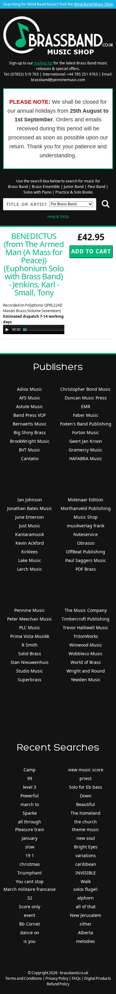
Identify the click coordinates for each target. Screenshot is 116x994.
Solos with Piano (37, 192)
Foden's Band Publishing (85, 424)
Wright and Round (86, 671)
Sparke (30, 813)
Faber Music (85, 415)
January (29, 838)
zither (85, 924)
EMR (85, 406)
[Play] (7, 329)
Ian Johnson (29, 500)
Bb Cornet (29, 924)
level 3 (29, 787)
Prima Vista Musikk (29, 636)
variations (85, 855)
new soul (85, 838)
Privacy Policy (56, 978)
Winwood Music (85, 645)
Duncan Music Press (86, 398)
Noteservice (85, 534)
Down (86, 796)
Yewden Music (86, 679)
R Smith (30, 645)
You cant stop (30, 881)
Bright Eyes (85, 847)
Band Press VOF (29, 415)
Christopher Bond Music (85, 389)
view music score (85, 770)
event (29, 915)
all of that (86, 906)
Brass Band (18, 186)
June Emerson (29, 517)
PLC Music (29, 627)
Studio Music (29, 671)
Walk (86, 881)
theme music (85, 829)
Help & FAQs (58, 216)
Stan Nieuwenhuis (30, 662)
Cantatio (29, 458)
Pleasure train (29, 829)
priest (85, 778)
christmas (29, 864)
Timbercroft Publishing (86, 619)
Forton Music (85, 432)
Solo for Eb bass (85, 787)
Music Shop (86, 517)
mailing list (43, 63)
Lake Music (29, 560)
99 (29, 778)
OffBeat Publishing (85, 552)
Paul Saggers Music (85, 560)
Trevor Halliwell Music (85, 627)
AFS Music (29, 398)
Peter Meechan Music (29, 619)
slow (29, 847)
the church (85, 822)
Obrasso (85, 543)
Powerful (29, 796)
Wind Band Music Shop (93, 4)
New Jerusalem (85, 915)
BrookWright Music (29, 441)
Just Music (29, 526)
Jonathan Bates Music (29, 508)
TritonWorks (85, 636)
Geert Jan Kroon (85, 441)
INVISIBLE (85, 873)
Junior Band (74, 186)
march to (29, 804)
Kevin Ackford (29, 543)
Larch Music (29, 569)
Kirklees (29, 552)
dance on (29, 932)
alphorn (85, 898)
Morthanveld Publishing (86, 508)
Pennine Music (29, 610)
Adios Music (29, 389)
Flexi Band (96, 186)
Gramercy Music (85, 450)
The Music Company (86, 610)
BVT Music (29, 450)
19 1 (29, 855)
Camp (30, 770)
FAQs (76, 978)
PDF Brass (85, 569)
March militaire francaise (29, 889)
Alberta (85, 932)
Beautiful (85, 804)
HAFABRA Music (85, 458)
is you (30, 941)
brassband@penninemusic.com (58, 79)
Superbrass (29, 679)
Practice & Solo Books (74, 192)
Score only (29, 906)
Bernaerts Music (30, 424)
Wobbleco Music (86, 653)
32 (29, 898)
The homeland (86, 813)
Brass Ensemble (46, 186)
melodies (85, 941)
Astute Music (29, 406)
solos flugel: (85, 889)
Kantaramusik (29, 534)
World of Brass (86, 662)
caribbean (85, 864)
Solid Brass (29, 653)
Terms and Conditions (23, 978)
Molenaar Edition (85, 500)
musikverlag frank (85, 526)
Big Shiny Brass (30, 432)
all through (29, 822)
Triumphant (29, 873)
